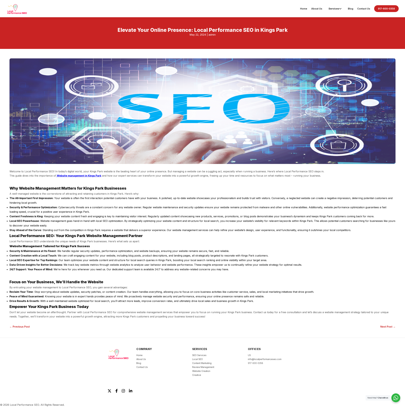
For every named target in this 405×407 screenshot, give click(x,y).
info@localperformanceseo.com (264, 359)
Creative (196, 375)
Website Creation (201, 371)
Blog (350, 8)
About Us (316, 8)
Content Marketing (202, 363)
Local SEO (197, 359)
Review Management (203, 367)
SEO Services (199, 355)
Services (334, 8)
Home (303, 8)
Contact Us (363, 8)
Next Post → (388, 326)
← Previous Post (19, 326)
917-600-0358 (386, 8)
